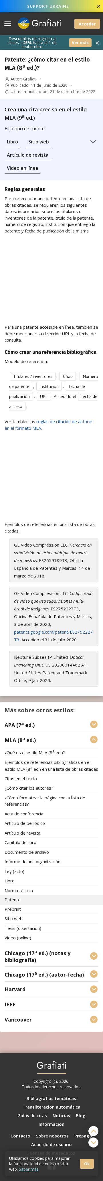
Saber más (29, 1169)
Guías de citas (32, 1115)
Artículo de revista (27, 155)
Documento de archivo (27, 852)
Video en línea (22, 168)
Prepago (83, 1136)
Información (51, 1124)
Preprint (13, 909)
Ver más (80, 42)
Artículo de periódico (25, 823)
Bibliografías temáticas (51, 1098)
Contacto (20, 1136)
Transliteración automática (51, 1107)
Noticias (61, 1115)
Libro (12, 142)
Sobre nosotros (52, 1136)
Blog (81, 1115)
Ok (87, 1164)
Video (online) (18, 938)
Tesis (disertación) (23, 928)
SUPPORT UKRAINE (48, 6)
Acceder (87, 24)
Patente (13, 900)
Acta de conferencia (24, 814)
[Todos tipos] (93, 141)
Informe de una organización (32, 862)
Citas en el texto (21, 778)
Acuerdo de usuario (51, 1144)
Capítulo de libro (20, 842)
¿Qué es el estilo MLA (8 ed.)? (35, 752)
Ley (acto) (14, 871)
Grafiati (30, 79)
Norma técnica (19, 890)
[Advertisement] (51, 279)
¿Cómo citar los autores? (29, 788)
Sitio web (38, 142)
